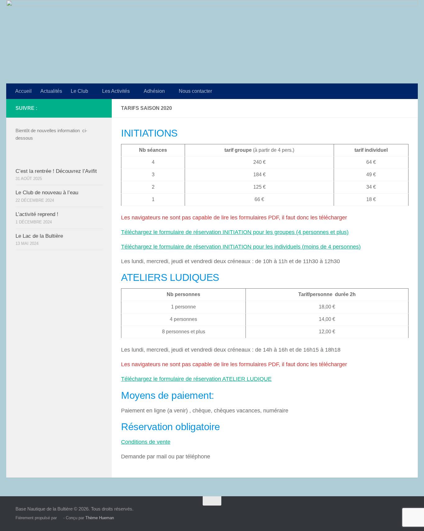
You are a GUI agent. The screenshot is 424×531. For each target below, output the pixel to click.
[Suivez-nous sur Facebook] (98, 108)
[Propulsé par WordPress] (60, 518)
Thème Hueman (99, 517)
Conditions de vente (145, 442)
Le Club (79, 91)
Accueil (23, 91)
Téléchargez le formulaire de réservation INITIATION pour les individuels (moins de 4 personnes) (241, 247)
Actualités (51, 91)
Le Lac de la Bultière (39, 236)
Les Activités (116, 91)
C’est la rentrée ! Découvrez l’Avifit (56, 171)
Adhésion (154, 91)
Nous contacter (195, 91)
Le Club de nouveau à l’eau (47, 193)
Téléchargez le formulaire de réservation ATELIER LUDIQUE (196, 379)
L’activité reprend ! (37, 214)
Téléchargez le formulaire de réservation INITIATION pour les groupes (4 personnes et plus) (235, 232)
